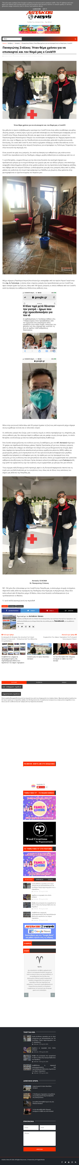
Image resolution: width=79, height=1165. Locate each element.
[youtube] (68, 1162)
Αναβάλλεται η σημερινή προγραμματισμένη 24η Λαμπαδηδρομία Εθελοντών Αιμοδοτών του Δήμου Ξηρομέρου (13, 660)
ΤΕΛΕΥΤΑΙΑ (28, 880)
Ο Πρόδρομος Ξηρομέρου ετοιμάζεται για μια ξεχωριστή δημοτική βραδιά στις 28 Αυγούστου (44, 1095)
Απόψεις (10, 43)
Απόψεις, (34, 56)
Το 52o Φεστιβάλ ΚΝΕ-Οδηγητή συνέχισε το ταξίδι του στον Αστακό (64, 659)
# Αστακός (20, 606)
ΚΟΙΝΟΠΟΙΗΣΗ (13, 611)
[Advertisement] (39, 674)
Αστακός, (40, 56)
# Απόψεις (12, 606)
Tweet (33, 611)
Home (4, 43)
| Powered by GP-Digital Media (36, 1159)
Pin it (52, 611)
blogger (14, 682)
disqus (64, 682)
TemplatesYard (15, 1162)
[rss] (75, 1162)
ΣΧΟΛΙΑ (50, 880)
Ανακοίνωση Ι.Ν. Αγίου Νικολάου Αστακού (38, 658)
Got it (45, 9)
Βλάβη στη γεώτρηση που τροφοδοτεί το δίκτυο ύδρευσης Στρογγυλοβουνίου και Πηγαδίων (44, 905)
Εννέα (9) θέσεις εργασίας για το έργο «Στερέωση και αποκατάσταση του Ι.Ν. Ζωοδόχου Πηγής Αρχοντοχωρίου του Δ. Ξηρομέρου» (44, 886)
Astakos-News (6, 1159)
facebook (39, 682)
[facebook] (62, 1162)
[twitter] (65, 1162)
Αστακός (17, 43)
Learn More (37, 9)
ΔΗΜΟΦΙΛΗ (39, 880)
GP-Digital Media (35, 1162)
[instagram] (72, 1162)
